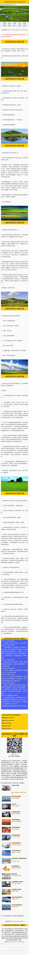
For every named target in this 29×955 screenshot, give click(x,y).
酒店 (9, 25)
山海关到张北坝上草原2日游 (19, 29)
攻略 (4, 23)
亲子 (14, 25)
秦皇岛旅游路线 (19, 921)
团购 (4, 25)
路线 (24, 23)
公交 (19, 23)
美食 (14, 23)
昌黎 (24, 25)
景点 (9, 23)
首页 (8, 29)
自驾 (19, 25)
